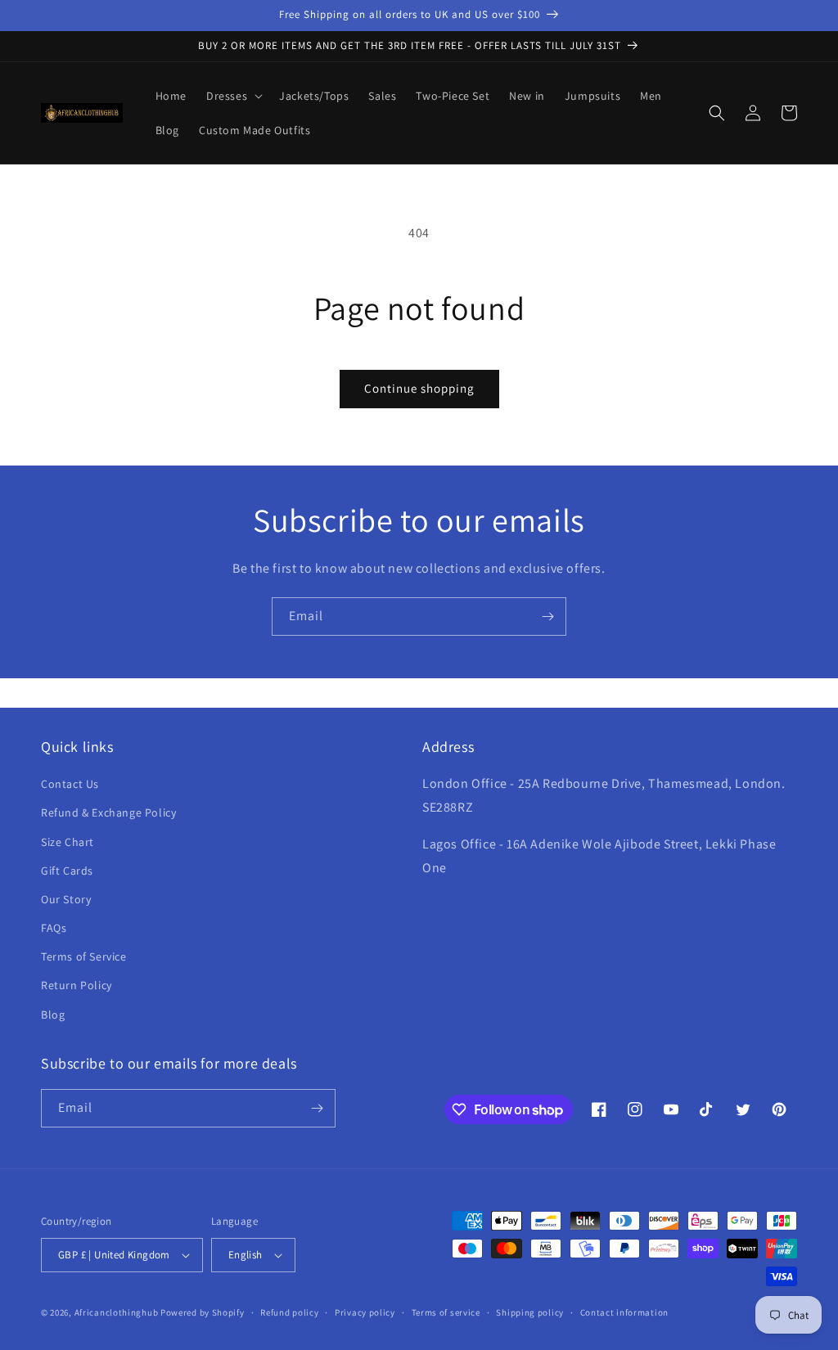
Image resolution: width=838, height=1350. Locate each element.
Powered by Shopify (202, 1312)
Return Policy (76, 985)
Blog (53, 1014)
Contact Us (70, 783)
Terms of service (446, 1312)
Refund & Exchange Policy (108, 812)
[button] (232, 96)
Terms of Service (84, 956)
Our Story (66, 899)
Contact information (624, 1312)
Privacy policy (365, 1312)
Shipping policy (530, 1312)
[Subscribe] (547, 616)
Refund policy (289, 1312)
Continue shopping (419, 388)
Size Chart (67, 842)
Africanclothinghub (117, 1312)
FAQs (53, 927)
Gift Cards (67, 870)
